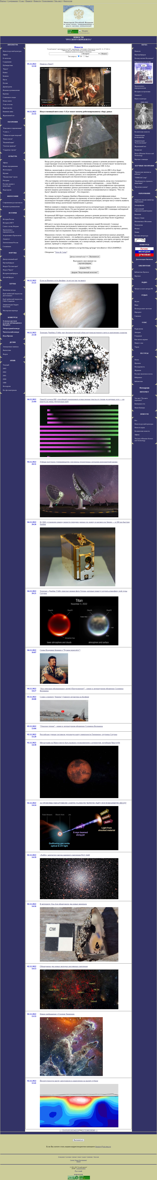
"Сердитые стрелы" (9, 150)
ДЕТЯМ (13, 342)
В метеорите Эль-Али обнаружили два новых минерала (63, 904)
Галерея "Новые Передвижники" (78, 1160)
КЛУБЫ (13, 284)
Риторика (6, 180)
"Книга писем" (8, 139)
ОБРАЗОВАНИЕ (144, 193)
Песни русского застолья (143, 308)
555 (76, 1130)
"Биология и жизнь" (141, 187)
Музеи (137, 301)
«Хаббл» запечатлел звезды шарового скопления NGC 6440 (65, 855)
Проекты (138, 363)
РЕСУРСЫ (144, 353)
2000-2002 (144, 102)
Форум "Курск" (8, 270)
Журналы (138, 370)
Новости (37, 1)
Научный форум (8, 263)
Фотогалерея (7, 170)
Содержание (12, 1)
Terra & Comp (60, 252)
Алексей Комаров (80, 1168)
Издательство (7, 108)
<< (60, 1130)
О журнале (138, 336)
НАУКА (144, 45)
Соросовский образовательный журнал (143, 210)
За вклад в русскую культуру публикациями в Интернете (12, 323)
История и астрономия (142, 92)
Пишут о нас (139, 343)
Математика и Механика (143, 221)
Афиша (5, 55)
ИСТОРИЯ (13, 213)
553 (70, 1130)
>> (96, 1130)
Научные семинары (141, 159)
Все (136, 420)
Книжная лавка (8, 111)
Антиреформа (139, 205)
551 (63, 1130)
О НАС (144, 322)
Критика (6, 94)
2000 (4, 379)
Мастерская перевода (10, 310)
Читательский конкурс (11, 332)
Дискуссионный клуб (10, 259)
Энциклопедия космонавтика (140, 136)
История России (8, 219)
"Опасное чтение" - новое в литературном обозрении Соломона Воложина (71, 726)
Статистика (89, 1157)
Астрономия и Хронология (12, 235)
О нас (21, 1)
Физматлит (138, 150)
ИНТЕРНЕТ (144, 392)
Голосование (47, 1)
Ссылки (84, 1157)
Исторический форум (10, 273)
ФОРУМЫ (13, 253)
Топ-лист (58, 1)
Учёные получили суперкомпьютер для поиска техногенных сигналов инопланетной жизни (79, 462)
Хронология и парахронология (8, 231)
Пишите (28, 1)
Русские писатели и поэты (144, 374)
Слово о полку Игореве (11, 226)
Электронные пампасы (11, 347)
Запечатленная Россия (10, 242)
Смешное (138, 316)
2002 (4, 372)
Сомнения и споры (9, 97)
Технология (139, 225)
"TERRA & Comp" (141, 178)
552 (66, 1130)
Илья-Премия (8, 336)
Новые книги (7, 101)
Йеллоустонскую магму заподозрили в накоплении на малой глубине (69, 1081)
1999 (4, 383)
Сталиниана (7, 246)
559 (90, 1130)
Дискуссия (67, 1)
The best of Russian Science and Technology (144, 439)
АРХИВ (12, 360)
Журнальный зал (8, 115)
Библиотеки (139, 381)
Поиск (137, 360)
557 (83, 1130)
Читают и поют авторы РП (144, 289)
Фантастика (7, 350)
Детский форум (8, 277)
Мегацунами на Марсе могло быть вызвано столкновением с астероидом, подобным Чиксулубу (80, 743)
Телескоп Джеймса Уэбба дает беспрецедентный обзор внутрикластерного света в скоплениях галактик (83, 333)
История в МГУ (8, 223)
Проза (5, 79)
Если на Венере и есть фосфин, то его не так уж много (63, 280)
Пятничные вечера (9, 290)
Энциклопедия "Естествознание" (141, 142)
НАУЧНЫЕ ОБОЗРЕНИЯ (144, 166)
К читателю (7, 58)
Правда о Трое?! (46, 64)
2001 (4, 376)
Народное (138, 312)
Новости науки (140, 427)
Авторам (138, 332)
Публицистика (8, 65)
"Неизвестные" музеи (10, 177)
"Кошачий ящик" (8, 142)
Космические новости (142, 132)
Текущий (6, 365)
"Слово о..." (7, 132)
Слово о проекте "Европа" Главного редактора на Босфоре (64, 697)
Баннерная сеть (140, 404)
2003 (4, 368)
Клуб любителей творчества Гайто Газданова (12, 300)
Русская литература (141, 236)
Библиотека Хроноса (142, 272)
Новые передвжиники (10, 166)
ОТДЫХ (144, 295)
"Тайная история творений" (12, 135)
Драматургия (7, 87)
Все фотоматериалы (10, 390)
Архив (79, 1157)
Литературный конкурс (11, 328)
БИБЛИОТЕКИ (144, 266)
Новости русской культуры (12, 51)
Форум (5, 354)
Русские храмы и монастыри (8, 185)
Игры (136, 305)
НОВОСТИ (144, 414)
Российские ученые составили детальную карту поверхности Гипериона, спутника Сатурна (78, 734)
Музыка (5, 173)
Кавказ (5, 72)
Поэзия (5, 83)
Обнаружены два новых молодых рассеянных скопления (64, 966)
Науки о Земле (139, 218)
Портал (3, 1)
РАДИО (144, 282)
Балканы (6, 76)
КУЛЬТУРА (12, 156)
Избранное (138, 377)
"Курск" (5, 69)
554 (73, 1130)
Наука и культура (140, 99)
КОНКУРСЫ (12, 317)
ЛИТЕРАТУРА (12, 45)
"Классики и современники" (12, 128)
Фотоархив (7, 386)
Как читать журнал (141, 339)
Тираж (137, 347)
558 (86, 1130)
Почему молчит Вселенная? (144, 58)
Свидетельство (75, 49)
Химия (137, 232)
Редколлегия (139, 329)
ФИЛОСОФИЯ (12, 196)
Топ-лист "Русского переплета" (141, 399)
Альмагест (6, 239)
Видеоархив (7, 190)
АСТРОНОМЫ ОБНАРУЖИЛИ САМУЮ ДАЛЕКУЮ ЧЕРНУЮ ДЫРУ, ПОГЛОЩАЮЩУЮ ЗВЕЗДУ (83, 803)
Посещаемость (140, 367)
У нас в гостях (8, 104)
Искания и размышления (11, 90)
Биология (138, 214)
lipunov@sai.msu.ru (103, 1147)
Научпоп (138, 276)
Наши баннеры (140, 408)
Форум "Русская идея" (10, 266)
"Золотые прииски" (9, 146)
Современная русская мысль (12, 203)
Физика (137, 228)
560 (93, 1130)
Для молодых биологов (144, 259)
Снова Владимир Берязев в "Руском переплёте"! (60, 650)
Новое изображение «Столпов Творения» (57, 1014)
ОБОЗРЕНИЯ (13, 122)
